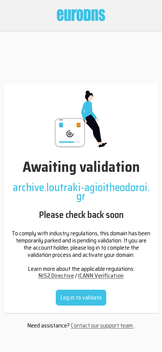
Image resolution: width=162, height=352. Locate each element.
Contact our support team (102, 325)
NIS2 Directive (56, 275)
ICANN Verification (101, 275)
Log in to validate (81, 297)
